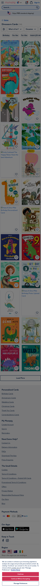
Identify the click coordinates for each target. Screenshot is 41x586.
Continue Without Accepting (20, 579)
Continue (20, 574)
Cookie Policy (15, 570)
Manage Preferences (20, 583)
